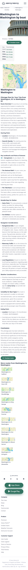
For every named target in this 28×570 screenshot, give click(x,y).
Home (1, 7)
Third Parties (5, 549)
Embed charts (5, 525)
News (2, 503)
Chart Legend (5, 541)
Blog (2, 505)
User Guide (4, 539)
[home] (12, 3)
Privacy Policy (5, 547)
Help (2, 552)
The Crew (4, 500)
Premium (4, 520)
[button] (25, 3)
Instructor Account (7, 531)
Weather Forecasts (6, 528)
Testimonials (5, 508)
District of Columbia (7, 8)
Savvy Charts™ (5, 523)
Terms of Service (6, 544)
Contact (3, 511)
